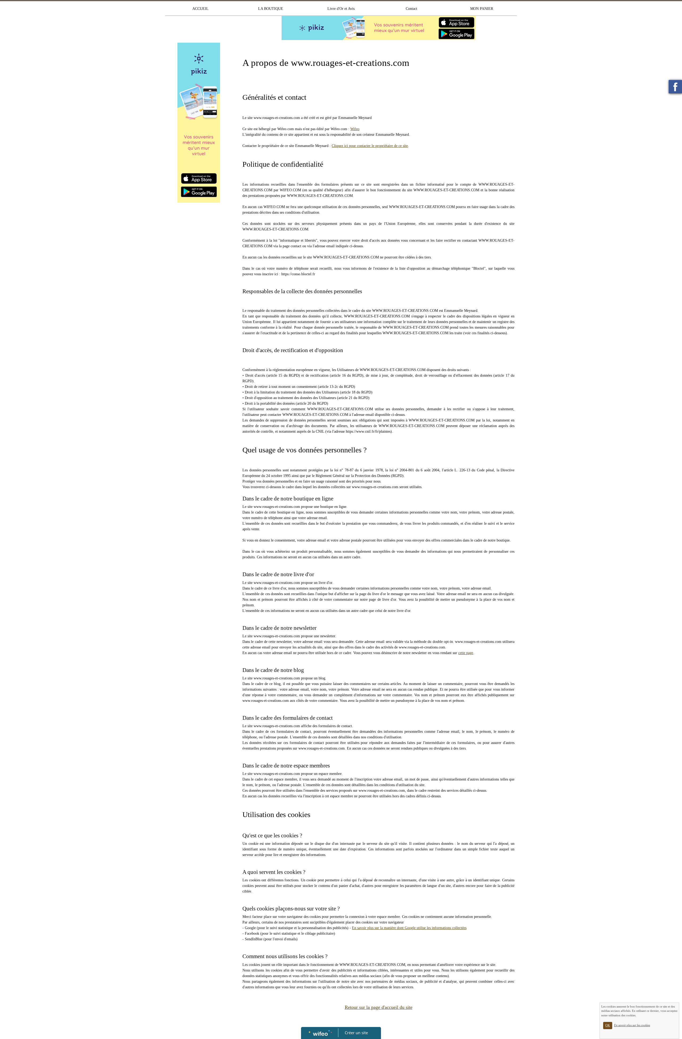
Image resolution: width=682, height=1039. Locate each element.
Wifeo (354, 129)
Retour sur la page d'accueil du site (378, 1007)
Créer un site (356, 1032)
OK (607, 1025)
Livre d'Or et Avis (341, 9)
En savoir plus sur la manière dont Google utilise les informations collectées (409, 928)
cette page (465, 653)
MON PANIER (481, 9)
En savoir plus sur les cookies (632, 1025)
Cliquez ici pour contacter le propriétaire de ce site (370, 146)
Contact (411, 9)
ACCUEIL (200, 9)
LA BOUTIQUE (270, 9)
